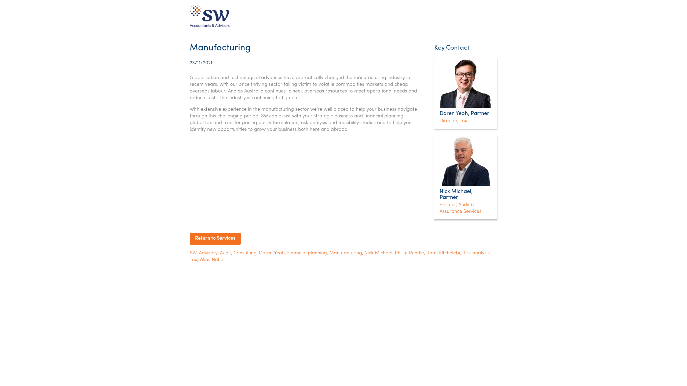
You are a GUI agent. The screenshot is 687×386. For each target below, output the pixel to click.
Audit (225, 253)
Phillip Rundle (409, 253)
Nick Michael (378, 253)
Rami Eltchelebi (443, 253)
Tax (193, 260)
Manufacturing (345, 253)
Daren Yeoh (272, 253)
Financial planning (307, 253)
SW (193, 253)
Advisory (208, 253)
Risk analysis (476, 253)
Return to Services (215, 238)
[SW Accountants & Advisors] (210, 26)
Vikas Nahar (212, 260)
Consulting (245, 253)
